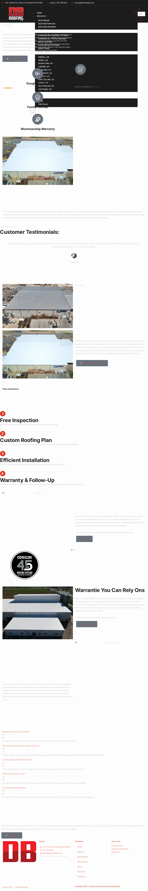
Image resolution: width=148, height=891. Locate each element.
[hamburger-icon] (136, 12)
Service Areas (82, 862)
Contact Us (81, 877)
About (79, 867)
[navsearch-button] (139, 9)
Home (39, 13)
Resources (81, 872)
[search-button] (140, 18)
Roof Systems (82, 857)
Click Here (96, 87)
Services (41, 16)
